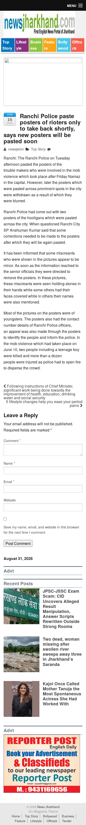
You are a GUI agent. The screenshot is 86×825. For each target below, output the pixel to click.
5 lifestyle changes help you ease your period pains (44, 403)
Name (9, 463)
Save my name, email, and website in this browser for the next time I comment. (41, 530)
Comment (12, 440)
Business (35, 45)
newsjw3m (15, 149)
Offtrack (77, 45)
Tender (66, 821)
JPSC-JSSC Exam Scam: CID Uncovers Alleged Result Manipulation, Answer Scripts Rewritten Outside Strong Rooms (61, 608)
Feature (49, 45)
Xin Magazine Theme (43, 811)
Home (16, 816)
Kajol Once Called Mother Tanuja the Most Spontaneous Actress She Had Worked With (62, 694)
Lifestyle (21, 45)
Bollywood (63, 45)
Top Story (7, 45)
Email (9, 481)
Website (10, 500)
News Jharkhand (47, 806)
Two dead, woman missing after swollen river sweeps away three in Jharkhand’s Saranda (62, 651)
